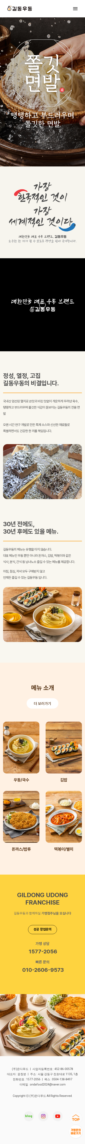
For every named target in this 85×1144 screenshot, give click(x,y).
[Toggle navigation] (75, 8)
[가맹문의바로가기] (75, 1131)
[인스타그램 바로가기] (57, 1117)
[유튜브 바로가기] (43, 1117)
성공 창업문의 (42, 929)
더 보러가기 (42, 703)
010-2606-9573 (43, 970)
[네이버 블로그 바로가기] (28, 1117)
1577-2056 (43, 951)
